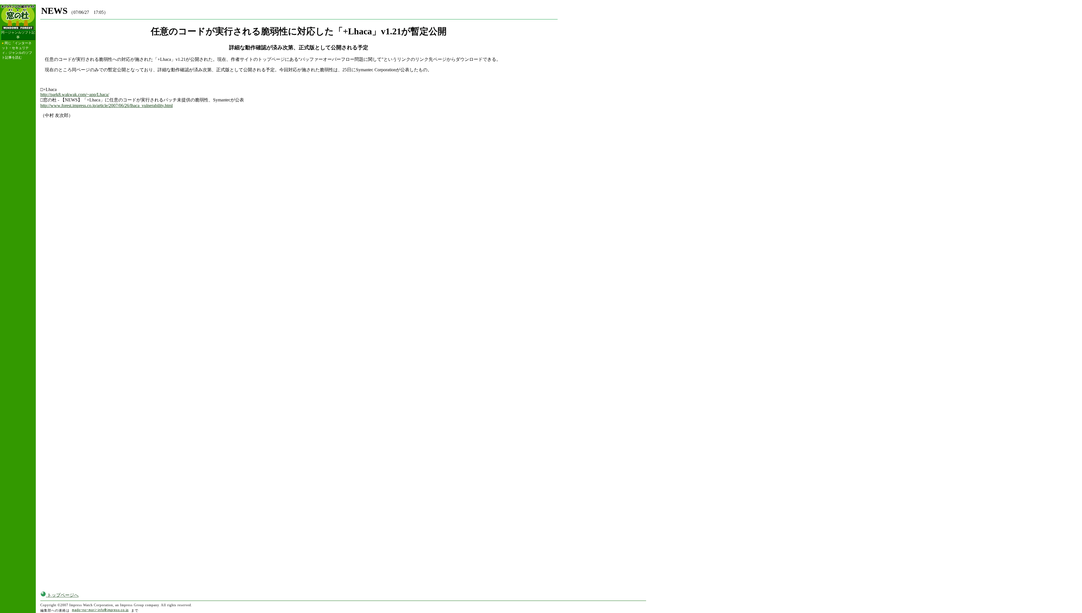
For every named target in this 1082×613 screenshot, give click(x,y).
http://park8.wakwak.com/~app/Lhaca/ (74, 94)
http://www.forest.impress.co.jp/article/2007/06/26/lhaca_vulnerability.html (106, 105)
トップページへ (62, 595)
